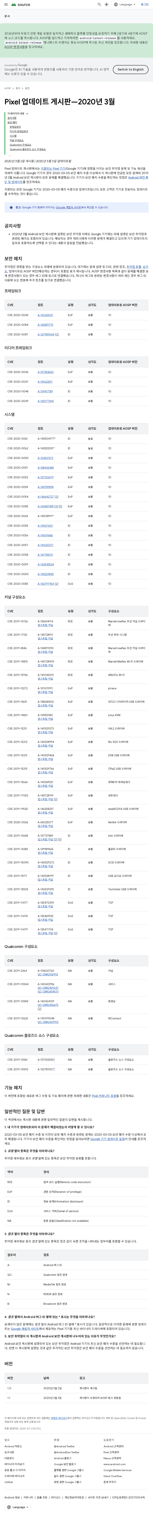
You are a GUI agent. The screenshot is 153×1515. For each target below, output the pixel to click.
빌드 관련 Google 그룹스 (68, 1476)
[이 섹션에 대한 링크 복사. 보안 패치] (25, 259)
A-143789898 (46, 487)
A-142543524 (46, 564)
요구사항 (9, 1452)
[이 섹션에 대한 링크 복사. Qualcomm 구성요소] (41, 947)
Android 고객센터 (114, 1446)
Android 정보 (12, 1497)
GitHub (8, 1482)
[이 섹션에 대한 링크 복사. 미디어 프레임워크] (35, 348)
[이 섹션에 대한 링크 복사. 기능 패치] (25, 1088)
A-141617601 (45, 525)
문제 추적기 (110, 1482)
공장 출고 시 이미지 (15, 1470)
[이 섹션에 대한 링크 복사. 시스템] (18, 415)
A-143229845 (46, 574)
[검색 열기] (99, 4)
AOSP (7, 88)
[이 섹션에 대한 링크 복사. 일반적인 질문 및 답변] (48, 1112)
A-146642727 (46, 496)
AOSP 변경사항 (14, 47)
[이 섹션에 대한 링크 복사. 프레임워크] (25, 291)
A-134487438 (46, 506)
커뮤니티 (28, 1497)
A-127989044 (46, 334)
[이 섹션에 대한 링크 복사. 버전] (16, 1364)
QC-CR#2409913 (48, 1022)
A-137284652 (46, 372)
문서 (7, 16)
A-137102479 (46, 477)
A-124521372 (45, 458)
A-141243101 (45, 315)
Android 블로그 (62, 1458)
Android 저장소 (13, 1446)
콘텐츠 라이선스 (59, 1418)
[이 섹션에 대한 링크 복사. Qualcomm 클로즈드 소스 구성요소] (63, 1036)
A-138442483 (46, 467)
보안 (27, 88)
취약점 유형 (134, 267)
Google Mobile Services (117, 1470)
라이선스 (56, 1497)
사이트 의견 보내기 (98, 1497)
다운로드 (9, 1458)
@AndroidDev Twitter (66, 1452)
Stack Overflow (113, 1476)
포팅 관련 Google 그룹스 (68, 1482)
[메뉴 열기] (6, 4)
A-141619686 (45, 535)
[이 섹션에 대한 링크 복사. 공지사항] (24, 226)
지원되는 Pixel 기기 (53, 169)
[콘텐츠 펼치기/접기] (27, 113)
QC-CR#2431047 (48, 988)
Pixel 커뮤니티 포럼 (104, 1096)
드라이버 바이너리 (14, 1476)
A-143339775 (45, 325)
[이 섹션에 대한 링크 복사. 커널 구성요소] (29, 597)
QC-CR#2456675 (48, 1005)
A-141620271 (45, 545)
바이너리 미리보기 (14, 1464)
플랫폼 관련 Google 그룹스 (69, 1470)
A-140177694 (46, 401)
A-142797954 (46, 583)
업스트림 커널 (45, 625)
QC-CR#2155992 (48, 974)
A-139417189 (45, 391)
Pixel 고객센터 (111, 1452)
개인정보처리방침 (74, 1497)
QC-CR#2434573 (48, 991)
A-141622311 (45, 381)
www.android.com (115, 1464)
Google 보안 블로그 (65, 1464)
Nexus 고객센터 (112, 1458)
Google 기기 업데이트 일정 (107, 1139)
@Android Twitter (64, 1446)
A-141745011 (45, 554)
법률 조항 (42, 1497)
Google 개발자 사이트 (68, 207)
